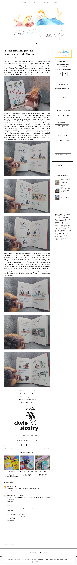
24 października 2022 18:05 (17, 514)
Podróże (55, 2)
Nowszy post (8, 448)
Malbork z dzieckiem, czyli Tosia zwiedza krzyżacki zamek (65, 190)
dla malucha (66, 115)
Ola (8, 514)
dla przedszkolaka (60, 122)
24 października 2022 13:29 (22, 506)
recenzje (40, 445)
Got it (41, 561)
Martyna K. (10, 486)
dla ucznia (58, 125)
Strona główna (24, 2)
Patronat (47, 2)
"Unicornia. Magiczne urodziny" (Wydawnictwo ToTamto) (42, 473)
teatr (57, 144)
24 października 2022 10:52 (20, 495)
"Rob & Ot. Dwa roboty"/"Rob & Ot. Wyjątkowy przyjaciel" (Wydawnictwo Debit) (11, 474)
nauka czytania (32, 445)
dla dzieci (9, 445)
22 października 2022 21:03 (21, 486)
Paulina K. (10, 495)
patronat (65, 125)
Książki (34, 2)
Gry (40, 2)
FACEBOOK (34, 552)
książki (24, 445)
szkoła (68, 140)
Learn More (35, 561)
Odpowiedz (10, 491)
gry (57, 140)
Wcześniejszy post (44, 448)
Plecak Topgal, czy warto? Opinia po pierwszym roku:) (65, 182)
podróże (62, 140)
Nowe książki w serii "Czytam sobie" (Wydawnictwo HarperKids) (27, 473)
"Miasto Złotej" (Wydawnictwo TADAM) (65, 197)
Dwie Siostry (17, 445)
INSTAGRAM (45, 552)
